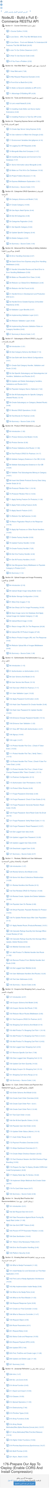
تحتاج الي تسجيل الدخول (16, 1480)
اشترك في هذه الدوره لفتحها (24, 1483)
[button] (1, 2)
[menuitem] (1, 5)
